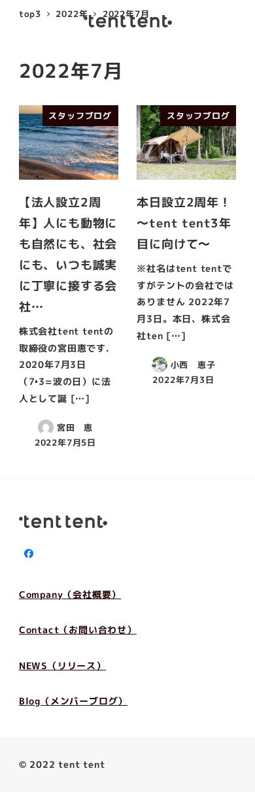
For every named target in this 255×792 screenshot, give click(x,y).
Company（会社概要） (70, 594)
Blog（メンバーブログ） (73, 701)
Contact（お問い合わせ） (78, 629)
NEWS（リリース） (62, 665)
